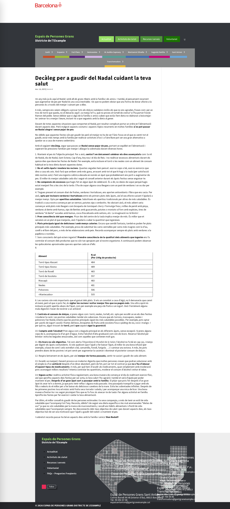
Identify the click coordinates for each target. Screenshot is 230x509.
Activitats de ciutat (127, 39)
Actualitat (106, 39)
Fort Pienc (76, 52)
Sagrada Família (158, 52)
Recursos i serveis (151, 39)
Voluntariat (171, 39)
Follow (51, 486)
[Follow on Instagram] (44, 487)
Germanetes (92, 52)
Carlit (47, 52)
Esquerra (60, 52)
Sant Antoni (177, 52)
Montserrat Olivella (136, 52)
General (50, 89)
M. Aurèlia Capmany (112, 52)
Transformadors (114, 62)
